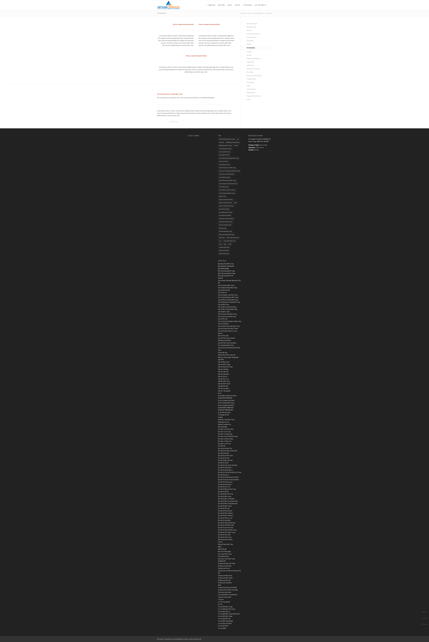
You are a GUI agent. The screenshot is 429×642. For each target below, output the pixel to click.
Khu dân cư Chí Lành (224, 432)
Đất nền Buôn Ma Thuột (225, 367)
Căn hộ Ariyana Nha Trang (226, 285)
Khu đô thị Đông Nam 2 (225, 470)
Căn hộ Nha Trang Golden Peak (227, 309)
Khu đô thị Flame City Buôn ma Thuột (229, 472)
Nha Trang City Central (233, 237)
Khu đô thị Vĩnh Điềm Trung (226, 532)
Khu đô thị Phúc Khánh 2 (225, 515)
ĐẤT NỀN (221, 360)
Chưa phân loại (222, 352)
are (238, 139)
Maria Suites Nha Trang (225, 225)
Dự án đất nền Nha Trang (225, 212)
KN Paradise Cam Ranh (225, 539)
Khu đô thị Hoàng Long (225, 482)
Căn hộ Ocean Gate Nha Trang (227, 193)
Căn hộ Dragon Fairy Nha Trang (227, 167)
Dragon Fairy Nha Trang (225, 202)
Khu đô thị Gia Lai (223, 475)
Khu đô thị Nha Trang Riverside (227, 503)
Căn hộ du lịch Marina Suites (226, 174)
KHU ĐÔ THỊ (221, 446)
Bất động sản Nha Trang (225, 145)
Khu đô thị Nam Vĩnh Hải (225, 494)
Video (248, 99)
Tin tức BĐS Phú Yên (224, 619)
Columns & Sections (253, 34)
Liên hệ (220, 542)
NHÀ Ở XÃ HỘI (222, 549)
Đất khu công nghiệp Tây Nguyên (228, 357)
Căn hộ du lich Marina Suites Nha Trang (229, 171)
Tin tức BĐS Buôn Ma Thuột (226, 609)
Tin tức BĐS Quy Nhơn (225, 623)
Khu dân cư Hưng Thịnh (225, 434)
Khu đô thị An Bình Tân (225, 448)
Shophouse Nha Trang (225, 575)
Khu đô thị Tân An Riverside (226, 218)
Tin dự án (221, 599)
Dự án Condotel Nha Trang (226, 206)
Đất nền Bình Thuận (224, 364)
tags (225, 244)
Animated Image (252, 23)
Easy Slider (250, 40)
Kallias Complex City (224, 424)
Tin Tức (220, 604)
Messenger (424, 624)
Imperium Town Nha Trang (226, 419)
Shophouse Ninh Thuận (225, 578)
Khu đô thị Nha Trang (224, 496)
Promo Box (250, 82)
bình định (221, 142)
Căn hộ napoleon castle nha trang (228, 183)
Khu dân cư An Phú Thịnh (225, 429)
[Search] (270, 5)
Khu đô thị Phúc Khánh (225, 215)
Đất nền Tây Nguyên (224, 391)
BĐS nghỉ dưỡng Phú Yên (225, 276)
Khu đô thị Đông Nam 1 (225, 467)
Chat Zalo (424, 618)
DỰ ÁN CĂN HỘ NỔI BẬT (225, 398)
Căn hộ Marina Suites (224, 177)
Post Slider (250, 72)
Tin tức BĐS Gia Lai (224, 611)
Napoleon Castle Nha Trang (226, 234)
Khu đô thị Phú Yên (224, 508)
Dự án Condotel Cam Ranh (226, 400)
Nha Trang (222, 237)
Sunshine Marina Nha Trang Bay (228, 590)
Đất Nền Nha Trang (224, 381)
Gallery (249, 44)
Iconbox (249, 52)
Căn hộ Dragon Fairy (224, 164)
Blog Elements (251, 27)
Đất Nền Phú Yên (223, 386)
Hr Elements (161, 13)
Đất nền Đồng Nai (223, 374)
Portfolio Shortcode (253, 69)
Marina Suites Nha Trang (225, 231)
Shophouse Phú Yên (224, 580)
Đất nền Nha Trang (224, 253)
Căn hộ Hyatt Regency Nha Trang (228, 297)
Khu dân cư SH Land (224, 443)
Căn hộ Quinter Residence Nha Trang (229, 321)
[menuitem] (211, 5)
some (220, 244)
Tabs (248, 86)
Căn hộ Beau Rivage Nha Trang (227, 288)
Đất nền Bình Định (223, 362)
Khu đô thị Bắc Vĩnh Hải (225, 460)
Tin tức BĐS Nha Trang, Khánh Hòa (229, 614)
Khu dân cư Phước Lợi (224, 441)
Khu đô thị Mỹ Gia (223, 491)
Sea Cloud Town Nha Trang (226, 559)
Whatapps (424, 612)
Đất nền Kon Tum (223, 379)
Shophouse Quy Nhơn (225, 583)
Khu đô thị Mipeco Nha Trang (227, 489)
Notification (250, 65)
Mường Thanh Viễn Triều (225, 544)
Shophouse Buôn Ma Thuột (226, 563)
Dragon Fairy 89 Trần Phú (226, 199)
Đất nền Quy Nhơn (223, 388)
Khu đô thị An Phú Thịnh (225, 455)
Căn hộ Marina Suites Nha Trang (227, 180)
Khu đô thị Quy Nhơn (224, 520)
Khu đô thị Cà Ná (223, 463)
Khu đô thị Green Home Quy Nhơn (228, 479)
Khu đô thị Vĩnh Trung (224, 537)
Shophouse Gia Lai (224, 568)
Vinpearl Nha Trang (224, 247)
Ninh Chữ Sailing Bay (224, 551)
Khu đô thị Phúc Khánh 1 (225, 513)
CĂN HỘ (220, 278)
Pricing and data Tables (254, 75)
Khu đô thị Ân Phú (223, 453)
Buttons (249, 30)
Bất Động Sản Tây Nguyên (226, 266)
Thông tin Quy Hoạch (224, 597)
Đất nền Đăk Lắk (223, 371)
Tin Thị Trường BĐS (224, 602)
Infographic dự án (223, 422)
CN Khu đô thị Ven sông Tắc (226, 355)
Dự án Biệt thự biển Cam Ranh (227, 396)
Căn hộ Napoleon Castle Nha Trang (229, 302)
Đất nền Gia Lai (222, 376)
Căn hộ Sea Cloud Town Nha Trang (229, 326)
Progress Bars (251, 79)
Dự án (220, 393)
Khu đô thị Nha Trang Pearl (226, 499)
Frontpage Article (223, 415)
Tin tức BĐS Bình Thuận (225, 607)
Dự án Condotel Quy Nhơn (226, 405)
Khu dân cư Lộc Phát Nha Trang (228, 436)
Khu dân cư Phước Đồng (225, 439)
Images (220, 417)
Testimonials (251, 92)
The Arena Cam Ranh (224, 592)
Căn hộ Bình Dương (224, 290)
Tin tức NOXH (222, 628)
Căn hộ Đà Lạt (222, 292)
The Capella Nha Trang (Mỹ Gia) (227, 594)
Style (219, 585)
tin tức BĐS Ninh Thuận (225, 616)
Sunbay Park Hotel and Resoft (227, 587)
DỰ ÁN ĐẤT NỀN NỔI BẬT (225, 410)
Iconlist (249, 55)
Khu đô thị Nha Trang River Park (228, 501)
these (229, 244)
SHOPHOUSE (222, 561)
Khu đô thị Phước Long (225, 518)
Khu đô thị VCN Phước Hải (225, 221)
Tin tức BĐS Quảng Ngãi (225, 621)
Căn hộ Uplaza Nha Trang (226, 345)
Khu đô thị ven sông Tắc (225, 527)
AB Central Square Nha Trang (227, 139)
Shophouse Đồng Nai (224, 566)
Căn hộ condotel (223, 161)
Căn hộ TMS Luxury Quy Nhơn (227, 343)
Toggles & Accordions (254, 96)
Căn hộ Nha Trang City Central (227, 190)
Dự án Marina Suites (224, 209)
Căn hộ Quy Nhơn (223, 324)
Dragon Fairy (222, 196)
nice (220, 241)
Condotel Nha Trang (224, 151)
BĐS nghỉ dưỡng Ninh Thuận (226, 273)
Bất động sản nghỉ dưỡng (232, 142)
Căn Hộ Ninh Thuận (224, 312)
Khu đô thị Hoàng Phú (224, 484)
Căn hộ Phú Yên (223, 319)
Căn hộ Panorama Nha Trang (227, 316)
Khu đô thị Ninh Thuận (225, 506)
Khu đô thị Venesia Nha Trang (227, 530)
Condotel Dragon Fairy (225, 148)
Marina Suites (222, 228)
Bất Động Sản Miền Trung (226, 264)
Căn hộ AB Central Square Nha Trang (229, 158)
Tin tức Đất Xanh (223, 626)
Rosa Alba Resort (223, 556)
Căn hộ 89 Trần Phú (224, 155)
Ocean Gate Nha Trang (229, 241)
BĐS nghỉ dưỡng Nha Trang (226, 271)
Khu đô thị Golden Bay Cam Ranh (228, 477)
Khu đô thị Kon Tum (224, 487)
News (219, 547)
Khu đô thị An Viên (223, 458)
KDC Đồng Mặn (222, 427)
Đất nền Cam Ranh (224, 250)
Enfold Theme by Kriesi (195, 639)
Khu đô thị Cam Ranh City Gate (227, 465)
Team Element (251, 89)
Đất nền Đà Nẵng (223, 369)
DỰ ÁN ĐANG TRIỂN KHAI (225, 407)
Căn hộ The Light (223, 335)
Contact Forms (251, 37)
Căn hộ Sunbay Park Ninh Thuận (228, 328)
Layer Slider (250, 62)
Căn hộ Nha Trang (224, 186)
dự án (235, 202)
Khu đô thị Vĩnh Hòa (224, 535)
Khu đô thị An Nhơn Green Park (227, 451)
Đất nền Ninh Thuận (224, 384)
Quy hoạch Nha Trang (224, 554)
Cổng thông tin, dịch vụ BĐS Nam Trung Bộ (176, 639)
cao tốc (236, 145)
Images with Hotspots (254, 58)
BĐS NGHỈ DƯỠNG (223, 268)
